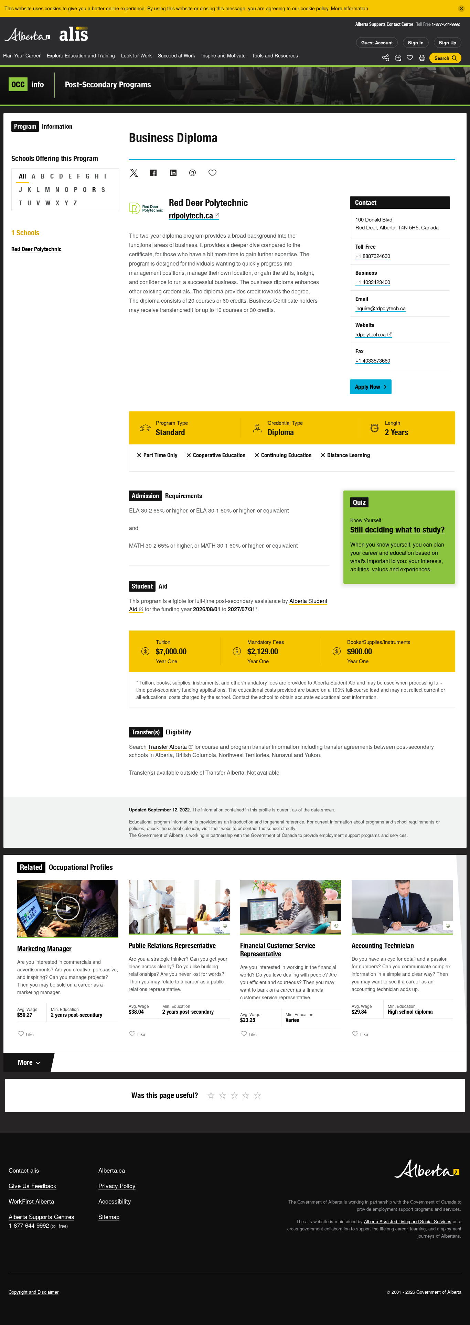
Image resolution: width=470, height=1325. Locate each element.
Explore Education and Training (81, 55)
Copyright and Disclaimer (33, 1292)
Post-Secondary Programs (108, 84)
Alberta (27, 35)
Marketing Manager (44, 948)
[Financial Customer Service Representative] (290, 907)
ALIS (73, 34)
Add (398, 57)
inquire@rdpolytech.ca (380, 308)
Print (422, 57)
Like (410, 57)
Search (442, 58)
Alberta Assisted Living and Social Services (407, 1221)
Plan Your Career (22, 55)
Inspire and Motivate (223, 55)
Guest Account (377, 42)
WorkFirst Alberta (31, 1201)
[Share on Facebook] (153, 172)
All (22, 176)
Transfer (167, 747)
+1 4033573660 (372, 360)
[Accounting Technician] (402, 907)
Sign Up (447, 42)
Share (386, 57)
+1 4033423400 (372, 282)
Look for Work (136, 55)
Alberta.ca (111, 1170)
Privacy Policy (117, 1185)
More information (349, 8)
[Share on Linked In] (173, 172)
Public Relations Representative (172, 945)
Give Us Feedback (32, 1185)
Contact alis (24, 1170)
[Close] (461, 8)
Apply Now (367, 386)
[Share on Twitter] (134, 172)
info (27, 84)
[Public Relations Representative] (179, 907)
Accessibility (114, 1201)
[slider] (58, 930)
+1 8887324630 (372, 255)
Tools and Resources (275, 55)
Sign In (416, 42)
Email (192, 172)
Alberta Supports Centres (41, 1216)
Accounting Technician (383, 945)
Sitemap (108, 1216)
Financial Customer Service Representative (277, 949)
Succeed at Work (176, 55)
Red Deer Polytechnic (36, 249)
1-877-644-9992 (446, 24)
